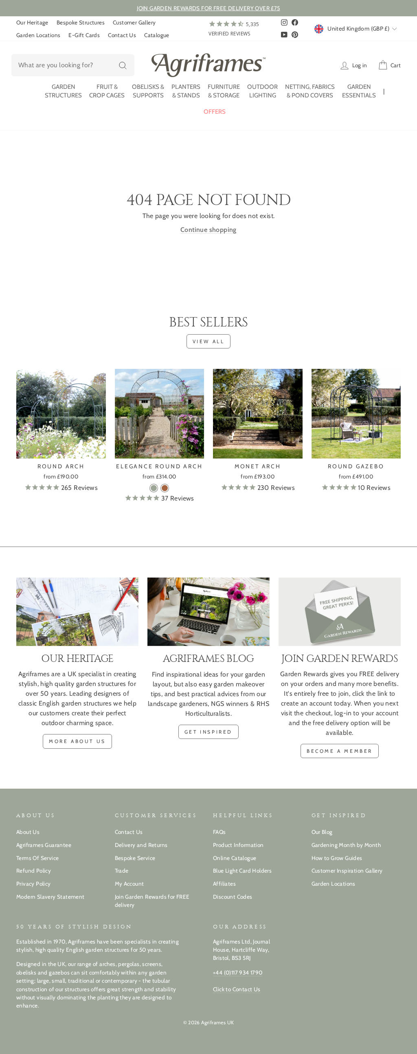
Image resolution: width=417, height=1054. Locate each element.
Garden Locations (38, 35)
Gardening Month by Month (346, 845)
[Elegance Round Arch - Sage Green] (154, 488)
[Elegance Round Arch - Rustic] (165, 488)
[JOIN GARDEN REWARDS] (340, 612)
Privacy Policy (33, 883)
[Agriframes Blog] (208, 612)
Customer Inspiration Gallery (347, 870)
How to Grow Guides (337, 858)
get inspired (208, 732)
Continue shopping (208, 230)
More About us (77, 741)
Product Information (238, 845)
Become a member (340, 751)
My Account (129, 883)
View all (209, 341)
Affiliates (224, 883)
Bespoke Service (135, 858)
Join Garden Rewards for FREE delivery (152, 900)
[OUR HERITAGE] (77, 612)
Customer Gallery (134, 22)
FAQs (219, 832)
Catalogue (156, 35)
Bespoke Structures (81, 22)
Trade (122, 870)
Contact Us (122, 35)
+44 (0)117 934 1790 (238, 972)
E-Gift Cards (84, 35)
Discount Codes (232, 896)
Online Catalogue (234, 858)
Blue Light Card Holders (242, 870)
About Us (28, 832)
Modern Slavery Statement (50, 896)
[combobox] (72, 65)
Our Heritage (32, 22)
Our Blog (322, 832)
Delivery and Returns (141, 845)
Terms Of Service (37, 858)
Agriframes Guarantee (43, 845)
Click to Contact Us (237, 989)
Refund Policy (33, 870)
